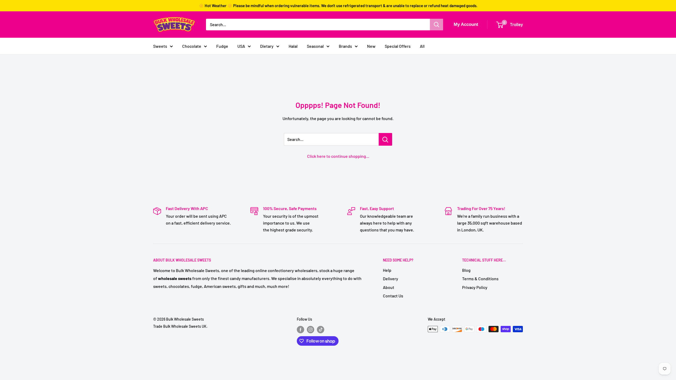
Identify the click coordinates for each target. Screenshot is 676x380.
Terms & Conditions (480, 278)
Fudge (222, 46)
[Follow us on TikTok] (320, 329)
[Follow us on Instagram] (310, 329)
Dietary (267, 46)
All (422, 46)
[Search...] (385, 139)
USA (241, 46)
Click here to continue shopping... (338, 156)
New (371, 46)
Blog (466, 270)
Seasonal (315, 46)
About (388, 287)
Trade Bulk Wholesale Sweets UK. (180, 326)
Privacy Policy (474, 287)
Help (387, 270)
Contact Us (393, 295)
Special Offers (398, 46)
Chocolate (191, 46)
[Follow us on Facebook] (300, 329)
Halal (293, 46)
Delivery (390, 278)
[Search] (436, 24)
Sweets (160, 46)
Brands (345, 46)
